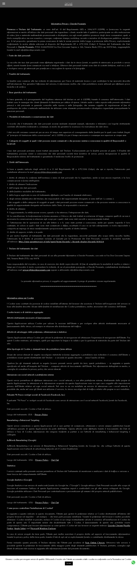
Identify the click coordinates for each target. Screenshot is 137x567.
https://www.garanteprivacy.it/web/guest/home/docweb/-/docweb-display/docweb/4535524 (61, 241)
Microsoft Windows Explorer (43, 528)
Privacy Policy (41, 414)
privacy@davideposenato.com (36, 270)
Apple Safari (20, 528)
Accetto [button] (68, 563)
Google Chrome (115, 525)
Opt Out (55, 460)
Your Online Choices (95, 542)
